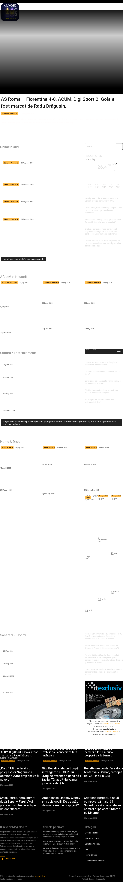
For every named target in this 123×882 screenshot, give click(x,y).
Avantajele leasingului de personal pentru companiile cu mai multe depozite (61, 273)
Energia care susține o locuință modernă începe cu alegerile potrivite (17, 438)
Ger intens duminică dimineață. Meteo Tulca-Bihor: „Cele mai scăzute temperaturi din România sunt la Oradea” (61, 851)
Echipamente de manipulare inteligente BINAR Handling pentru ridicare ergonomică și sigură (19, 296)
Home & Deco (7, 447)
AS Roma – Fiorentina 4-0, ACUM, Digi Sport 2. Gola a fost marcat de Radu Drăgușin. (58, 103)
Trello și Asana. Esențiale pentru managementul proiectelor (89, 586)
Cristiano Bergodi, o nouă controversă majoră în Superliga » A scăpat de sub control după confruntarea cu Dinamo (101, 231)
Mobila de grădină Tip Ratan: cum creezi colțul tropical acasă (17, 459)
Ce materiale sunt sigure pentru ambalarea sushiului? (102, 275)
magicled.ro (40, 876)
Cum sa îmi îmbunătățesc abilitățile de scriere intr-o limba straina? (101, 363)
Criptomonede (111, 731)
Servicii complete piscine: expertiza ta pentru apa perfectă (100, 438)
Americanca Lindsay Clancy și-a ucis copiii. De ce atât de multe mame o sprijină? (103, 220)
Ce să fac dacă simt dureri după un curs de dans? (103, 372)
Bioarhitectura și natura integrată (116, 576)
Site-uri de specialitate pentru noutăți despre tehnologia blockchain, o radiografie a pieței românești (19, 272)
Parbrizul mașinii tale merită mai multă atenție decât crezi (59, 294)
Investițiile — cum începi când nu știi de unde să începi (101, 294)
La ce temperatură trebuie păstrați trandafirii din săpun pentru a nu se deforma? (37, 403)
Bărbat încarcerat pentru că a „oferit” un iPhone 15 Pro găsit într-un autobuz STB (102, 647)
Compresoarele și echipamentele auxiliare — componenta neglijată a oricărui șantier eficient (18, 321)
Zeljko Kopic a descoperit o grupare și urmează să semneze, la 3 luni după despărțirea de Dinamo (35, 194)
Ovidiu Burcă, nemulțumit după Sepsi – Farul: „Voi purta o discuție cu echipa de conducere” (104, 210)
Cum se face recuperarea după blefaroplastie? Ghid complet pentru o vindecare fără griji (36, 685)
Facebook (10, 858)
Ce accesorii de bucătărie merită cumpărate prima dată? (18, 481)
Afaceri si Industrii (9, 282)
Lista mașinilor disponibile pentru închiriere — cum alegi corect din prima (60, 320)
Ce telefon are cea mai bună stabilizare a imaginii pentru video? (116, 527)
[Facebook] (2, 858)
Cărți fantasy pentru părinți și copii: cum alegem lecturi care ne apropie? (101, 391)
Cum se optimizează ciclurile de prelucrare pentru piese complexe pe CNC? (89, 529)
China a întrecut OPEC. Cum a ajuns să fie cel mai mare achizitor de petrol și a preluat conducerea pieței (103, 243)
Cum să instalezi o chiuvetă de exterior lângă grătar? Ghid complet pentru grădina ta (61, 483)
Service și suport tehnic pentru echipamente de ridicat (89, 478)
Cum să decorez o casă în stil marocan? (60, 457)
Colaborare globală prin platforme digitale (103, 580)
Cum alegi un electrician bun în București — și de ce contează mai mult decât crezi (61, 438)
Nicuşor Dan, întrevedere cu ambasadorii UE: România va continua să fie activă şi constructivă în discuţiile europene (103, 636)
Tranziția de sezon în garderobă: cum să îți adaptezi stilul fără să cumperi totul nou (39, 386)
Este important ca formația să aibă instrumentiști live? (99, 401)
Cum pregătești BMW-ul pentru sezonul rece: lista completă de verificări (101, 320)
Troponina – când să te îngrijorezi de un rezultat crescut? (39, 658)
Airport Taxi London (111, 724)
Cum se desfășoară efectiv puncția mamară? (31, 671)
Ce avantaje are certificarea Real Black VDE (103, 519)
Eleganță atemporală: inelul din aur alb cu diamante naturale (40, 372)
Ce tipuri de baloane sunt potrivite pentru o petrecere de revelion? (103, 382)
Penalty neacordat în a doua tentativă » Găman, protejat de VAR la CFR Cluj (101, 199)
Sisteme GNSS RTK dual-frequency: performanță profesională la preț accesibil (115, 468)
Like (119, 351)
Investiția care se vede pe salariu (24, 359)
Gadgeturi (103, 496)
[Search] (119, 146)
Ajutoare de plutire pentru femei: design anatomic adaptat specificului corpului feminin (39, 644)
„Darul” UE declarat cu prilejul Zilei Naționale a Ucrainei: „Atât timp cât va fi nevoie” (41, 212)
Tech (88, 497)
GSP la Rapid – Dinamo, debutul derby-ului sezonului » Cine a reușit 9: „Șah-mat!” (60, 842)
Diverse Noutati (9, 113)
